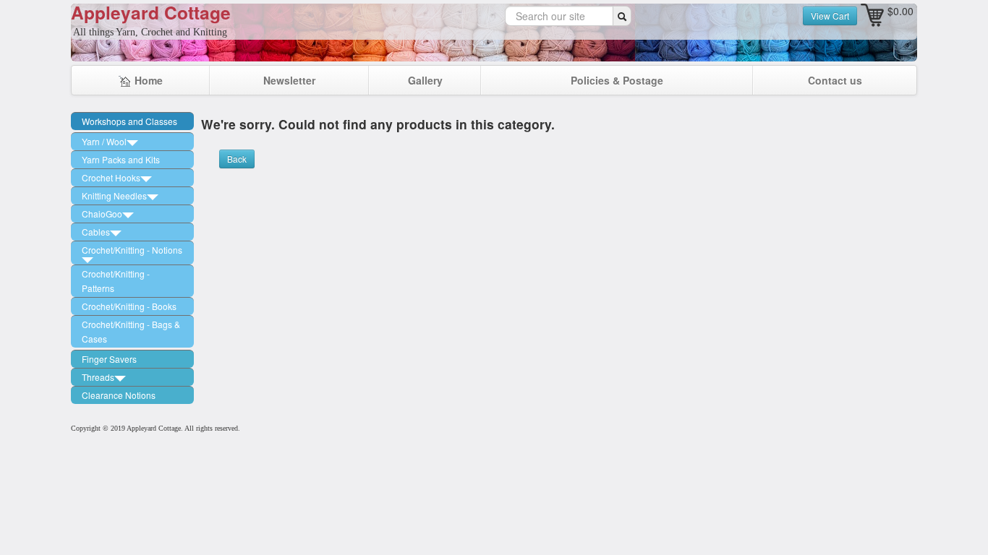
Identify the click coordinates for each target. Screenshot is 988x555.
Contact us (835, 80)
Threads (98, 377)
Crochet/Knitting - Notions (132, 250)
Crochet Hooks (111, 177)
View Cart (830, 15)
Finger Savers (109, 359)
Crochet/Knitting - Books (129, 306)
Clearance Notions (119, 395)
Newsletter (289, 80)
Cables (96, 231)
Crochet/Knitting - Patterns (116, 280)
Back (237, 158)
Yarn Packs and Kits (121, 159)
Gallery (425, 80)
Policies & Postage (617, 80)
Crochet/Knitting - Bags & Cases (131, 331)
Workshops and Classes (129, 121)
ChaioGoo (102, 213)
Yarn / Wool (104, 141)
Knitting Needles (114, 195)
